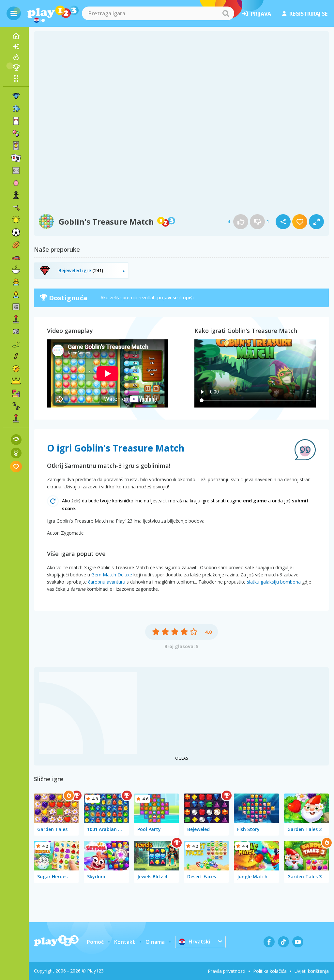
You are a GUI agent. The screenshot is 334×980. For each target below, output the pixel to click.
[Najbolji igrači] (16, 67)
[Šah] (16, 195)
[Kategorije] (16, 78)
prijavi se (167, 297)
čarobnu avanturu (106, 582)
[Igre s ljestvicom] (16, 439)
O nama (155, 941)
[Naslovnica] (16, 36)
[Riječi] (16, 307)
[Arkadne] (16, 319)
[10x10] (16, 170)
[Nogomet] (16, 232)
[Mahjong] (16, 121)
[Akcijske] (16, 207)
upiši (188, 297)
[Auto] (16, 257)
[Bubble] (16, 133)
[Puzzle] (16, 108)
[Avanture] (16, 369)
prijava (261, 13)
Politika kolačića (270, 971)
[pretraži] (226, 13)
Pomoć (95, 941)
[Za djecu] (16, 294)
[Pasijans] (16, 158)
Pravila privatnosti (226, 971)
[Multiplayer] (16, 418)
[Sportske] (16, 245)
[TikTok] (283, 941)
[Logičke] (16, 183)
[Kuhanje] (16, 269)
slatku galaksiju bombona (274, 582)
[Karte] (16, 146)
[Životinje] (16, 406)
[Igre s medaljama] (16, 453)
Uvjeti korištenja (312, 971)
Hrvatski (199, 941)
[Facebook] (269, 941)
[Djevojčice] (16, 282)
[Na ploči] (16, 331)
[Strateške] (16, 381)
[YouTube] (297, 941)
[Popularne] (16, 57)
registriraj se (308, 13)
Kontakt (124, 941)
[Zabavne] (16, 220)
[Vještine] (16, 356)
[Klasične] (16, 344)
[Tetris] (16, 393)
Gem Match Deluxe (111, 575)
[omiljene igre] (16, 466)
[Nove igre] (16, 46)
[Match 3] (16, 96)
